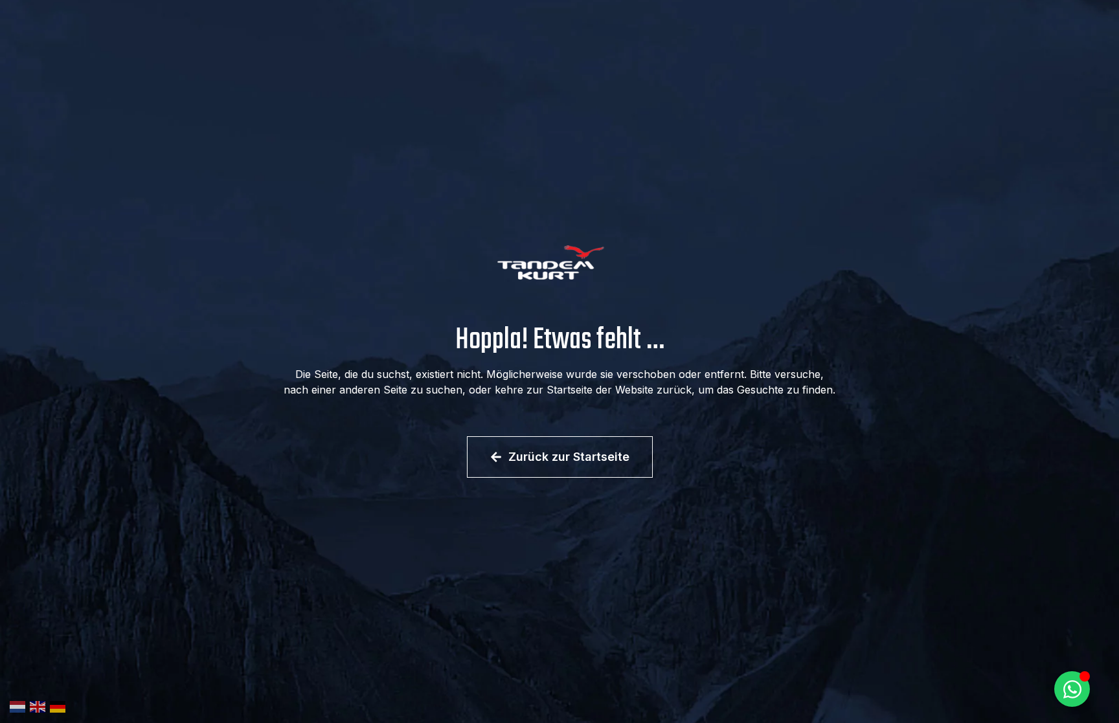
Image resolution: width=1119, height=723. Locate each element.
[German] (60, 705)
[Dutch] (20, 705)
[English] (40, 705)
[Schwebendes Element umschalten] (1072, 689)
